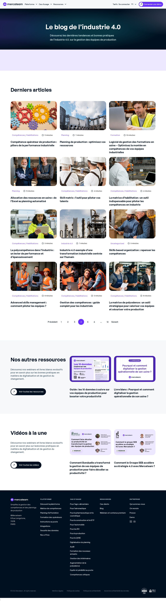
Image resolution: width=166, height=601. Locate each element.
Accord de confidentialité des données (116, 591)
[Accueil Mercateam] (13, 4)
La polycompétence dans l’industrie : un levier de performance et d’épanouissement (32, 254)
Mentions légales (57, 591)
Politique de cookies (73, 591)
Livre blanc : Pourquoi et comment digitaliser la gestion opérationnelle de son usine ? (134, 393)
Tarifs (115, 4)
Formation (115, 135)
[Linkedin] (131, 521)
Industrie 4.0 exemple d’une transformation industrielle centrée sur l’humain (81, 254)
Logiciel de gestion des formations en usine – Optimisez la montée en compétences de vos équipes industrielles (131, 147)
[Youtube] (134, 521)
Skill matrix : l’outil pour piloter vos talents (80, 199)
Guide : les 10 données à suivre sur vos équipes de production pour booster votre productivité (89, 393)
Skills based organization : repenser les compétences (132, 252)
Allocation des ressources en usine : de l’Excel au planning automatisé (34, 199)
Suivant (114, 322)
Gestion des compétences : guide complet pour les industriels (80, 304)
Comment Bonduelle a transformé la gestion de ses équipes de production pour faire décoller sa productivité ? (90, 468)
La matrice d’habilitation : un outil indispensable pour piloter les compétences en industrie (129, 201)
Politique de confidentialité (92, 591)
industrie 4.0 (67, 243)
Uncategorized (117, 243)
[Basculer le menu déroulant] (36, 4)
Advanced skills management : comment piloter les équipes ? (29, 304)
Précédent (53, 322)
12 (107, 322)
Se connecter (124, 4)
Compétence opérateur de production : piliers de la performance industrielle (34, 143)
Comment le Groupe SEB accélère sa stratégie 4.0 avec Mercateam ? (134, 464)
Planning (65, 135)
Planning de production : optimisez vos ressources (83, 143)
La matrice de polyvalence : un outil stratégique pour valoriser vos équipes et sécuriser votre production (131, 306)
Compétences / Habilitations (25, 135)
